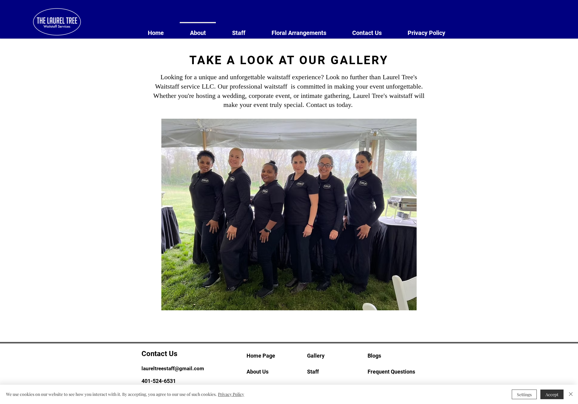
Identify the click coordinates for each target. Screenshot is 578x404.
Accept (551, 394)
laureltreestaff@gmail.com (172, 368)
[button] (288, 214)
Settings (524, 394)
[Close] (570, 394)
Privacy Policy (231, 394)
